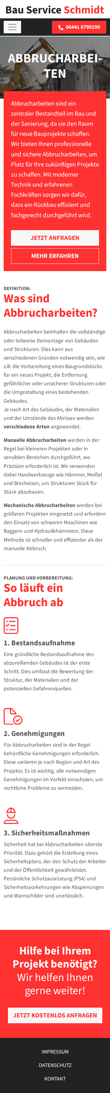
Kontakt (55, 1079)
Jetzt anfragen (55, 237)
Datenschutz (55, 1065)
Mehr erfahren (55, 256)
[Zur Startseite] (55, 9)
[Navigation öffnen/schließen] (12, 27)
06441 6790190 (83, 27)
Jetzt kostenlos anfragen (55, 1015)
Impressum (55, 1052)
